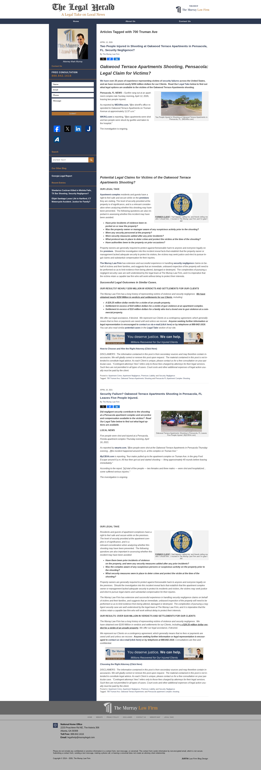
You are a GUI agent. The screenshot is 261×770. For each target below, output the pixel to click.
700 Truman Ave (113, 378)
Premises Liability (148, 376)
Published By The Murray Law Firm (192, 9)
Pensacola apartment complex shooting (163, 692)
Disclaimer (127, 717)
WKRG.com (106, 117)
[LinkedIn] (78, 129)
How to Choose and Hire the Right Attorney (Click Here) (128, 349)
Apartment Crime (115, 376)
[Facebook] (57, 129)
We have (104, 81)
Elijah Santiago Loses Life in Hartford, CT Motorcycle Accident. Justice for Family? (71, 200)
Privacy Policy (113, 717)
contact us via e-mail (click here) (155, 324)
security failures (171, 81)
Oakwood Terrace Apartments (132, 692)
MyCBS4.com (107, 456)
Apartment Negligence (131, 376)
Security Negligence (167, 376)
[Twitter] (67, 129)
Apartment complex (110, 194)
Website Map (155, 717)
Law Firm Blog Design (195, 758)
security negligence (184, 263)
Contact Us (185, 21)
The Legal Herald (83, 10)
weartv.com (120, 448)
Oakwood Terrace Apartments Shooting (136, 378)
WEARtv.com (121, 105)
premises (144, 198)
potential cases (133, 328)
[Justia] (88, 129)
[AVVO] (57, 139)
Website (99, 717)
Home (76, 21)
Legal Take (184, 84)
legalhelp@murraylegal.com (81, 737)
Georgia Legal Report (62, 176)
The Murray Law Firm (111, 263)
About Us (130, 21)
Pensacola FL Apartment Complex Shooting (173, 378)
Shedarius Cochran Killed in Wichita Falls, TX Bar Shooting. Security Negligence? (71, 192)
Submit (72, 113)
